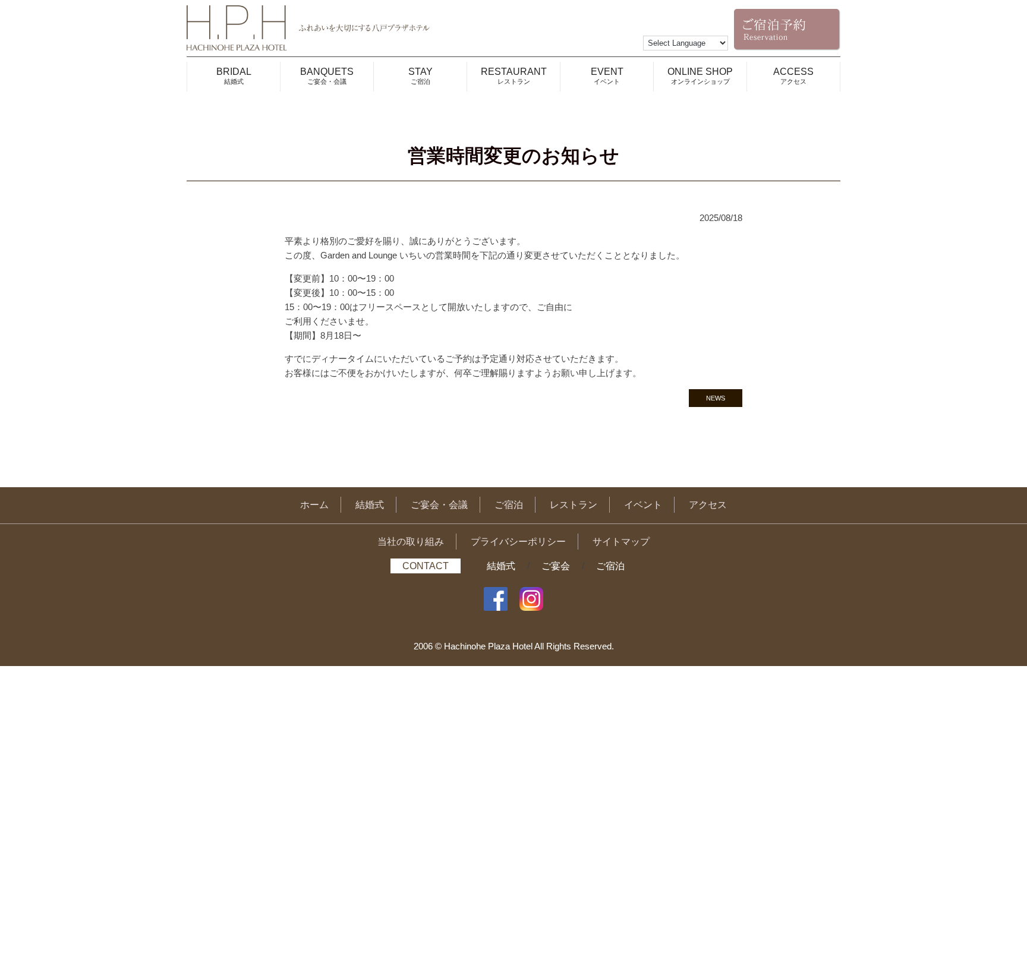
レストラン (573, 505)
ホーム (314, 505)
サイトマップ (621, 542)
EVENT (607, 76)
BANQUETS (327, 76)
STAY (420, 76)
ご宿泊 (508, 505)
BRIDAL (233, 76)
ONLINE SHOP (700, 76)
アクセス (708, 505)
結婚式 (369, 505)
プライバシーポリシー (518, 542)
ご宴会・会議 (439, 505)
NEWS (715, 398)
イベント (643, 505)
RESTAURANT (514, 76)
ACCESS (793, 76)
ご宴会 (555, 566)
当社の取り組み (410, 542)
